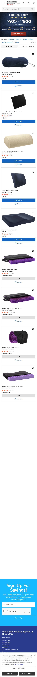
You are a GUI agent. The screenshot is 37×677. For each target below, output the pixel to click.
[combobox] (27, 46)
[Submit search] (32, 9)
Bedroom (18, 39)
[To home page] (13, 3)
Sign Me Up (18, 618)
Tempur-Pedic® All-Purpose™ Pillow (11, 72)
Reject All (10, 673)
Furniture (11, 39)
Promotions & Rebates (10, 650)
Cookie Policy (19, 664)
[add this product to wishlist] (33, 54)
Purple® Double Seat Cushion (9, 269)
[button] (3, 3)
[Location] (23, 3)
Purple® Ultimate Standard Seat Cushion (12, 386)
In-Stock (5, 647)
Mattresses (6, 642)
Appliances (6, 638)
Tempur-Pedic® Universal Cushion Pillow (12, 151)
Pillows (31, 39)
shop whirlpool (18, 33)
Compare (19, 85)
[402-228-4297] (28, 3)
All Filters (10, 46)
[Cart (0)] (34, 3)
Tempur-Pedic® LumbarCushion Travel (12, 112)
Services (5, 652)
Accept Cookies (27, 673)
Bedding (25, 39)
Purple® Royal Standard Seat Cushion (12, 308)
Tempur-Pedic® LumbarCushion (10, 190)
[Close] (35, 655)
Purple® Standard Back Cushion (10, 347)
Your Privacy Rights (18, 668)
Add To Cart (18, 82)
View (18, 278)
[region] (18, 664)
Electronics (6, 640)
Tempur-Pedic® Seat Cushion (9, 230)
